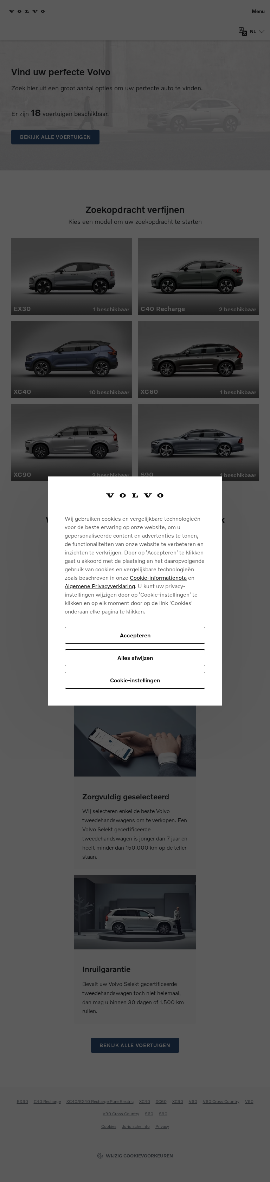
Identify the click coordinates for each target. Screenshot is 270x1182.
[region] (135, 591)
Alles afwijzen (135, 657)
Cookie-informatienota (158, 577)
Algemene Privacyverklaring (100, 586)
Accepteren (135, 635)
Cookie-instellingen (135, 680)
